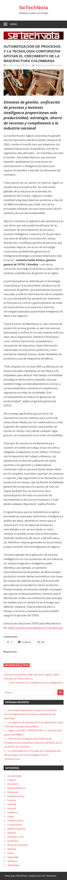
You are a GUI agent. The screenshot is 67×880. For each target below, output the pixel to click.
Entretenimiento (16, 796)
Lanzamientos (14, 824)
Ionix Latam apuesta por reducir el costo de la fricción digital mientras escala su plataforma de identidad (30, 714)
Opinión (11, 832)
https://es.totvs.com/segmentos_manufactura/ (35, 627)
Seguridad (12, 857)
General (11, 808)
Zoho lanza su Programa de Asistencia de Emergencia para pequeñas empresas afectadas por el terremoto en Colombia (33, 742)
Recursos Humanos (17, 844)
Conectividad (14, 775)
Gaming (11, 804)
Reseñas (11, 848)
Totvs (26, 665)
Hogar (10, 816)
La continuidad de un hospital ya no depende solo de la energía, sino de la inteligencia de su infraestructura (32, 755)
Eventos (11, 800)
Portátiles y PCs (15, 836)
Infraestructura (55, 65)
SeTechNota (33, 7)
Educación (12, 783)
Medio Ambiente (16, 828)
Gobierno (12, 812)
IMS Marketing (12, 665)
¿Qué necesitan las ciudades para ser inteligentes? (35, 682)
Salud (10, 852)
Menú (13, 24)
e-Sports (11, 779)
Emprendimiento (16, 787)
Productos (12, 840)
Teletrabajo (13, 865)
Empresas (41, 65)
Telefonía (12, 861)
